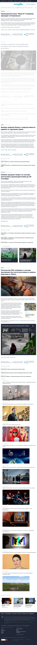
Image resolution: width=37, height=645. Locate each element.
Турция (6, 149)
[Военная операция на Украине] (6, 603)
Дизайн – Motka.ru (28, 639)
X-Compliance (3, 630)
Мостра (17, 29)
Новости (26, 7)
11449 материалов (5, 607)
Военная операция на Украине (6, 605)
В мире (8, 7)
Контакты (2, 613)
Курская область (12, 91)
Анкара (2, 149)
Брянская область (19, 91)
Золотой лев (33, 29)
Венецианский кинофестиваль (25, 29)
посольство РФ (12, 357)
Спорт (15, 7)
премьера (9, 29)
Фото (32, 7)
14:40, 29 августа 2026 (7, 267)
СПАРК (2, 629)
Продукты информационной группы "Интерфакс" (15, 625)
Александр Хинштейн (4, 91)
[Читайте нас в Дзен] (17, 634)
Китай (5, 357)
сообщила (4, 184)
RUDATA (17, 630)
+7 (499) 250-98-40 (27, 622)
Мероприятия (31, 613)
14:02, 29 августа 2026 (8, 172)
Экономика (12, 7)
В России (5, 7)
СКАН (17, 629)
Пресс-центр (14, 613)
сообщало (17, 320)
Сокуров (2, 29)
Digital (23, 7)
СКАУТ (2, 631)
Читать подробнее (30, 316)
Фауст (6, 29)
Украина (9, 149)
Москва (21, 7)
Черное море (14, 149)
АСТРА (2, 633)
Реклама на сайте (25, 613)
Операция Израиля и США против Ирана (18, 606)
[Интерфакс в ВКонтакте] (19, 634)
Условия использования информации (18, 639)
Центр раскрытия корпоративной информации (21, 632)
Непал (2, 357)
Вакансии (19, 613)
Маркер (2, 632)
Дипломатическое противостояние (28, 605)
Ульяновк (13, 29)
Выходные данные (15, 640)
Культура (17, 7)
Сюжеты (29, 7)
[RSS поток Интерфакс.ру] (21, 634)
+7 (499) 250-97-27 (6, 623)
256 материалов (28, 607)
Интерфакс (18, 4)
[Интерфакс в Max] (22, 634)
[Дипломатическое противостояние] (30, 603)
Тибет (8, 357)
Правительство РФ (4, 221)
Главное (2, 7)
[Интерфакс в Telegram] (18, 634)
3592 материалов (16, 607)
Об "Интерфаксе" (8, 613)
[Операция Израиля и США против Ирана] (18, 604)
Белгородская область (26, 91)
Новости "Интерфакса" (19, 628)
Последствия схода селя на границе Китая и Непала (15, 326)
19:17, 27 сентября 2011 (8, 11)
